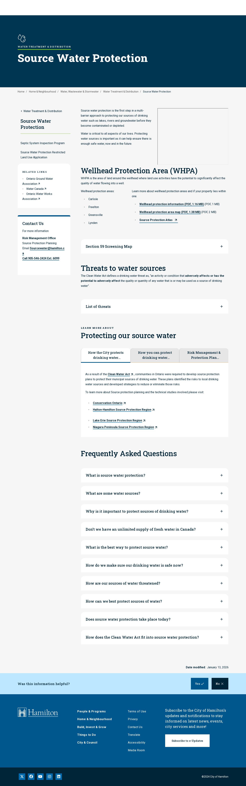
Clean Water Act (119, 374)
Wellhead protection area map (170, 212)
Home (21, 91)
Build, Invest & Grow (91, 727)
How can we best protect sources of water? (124, 601)
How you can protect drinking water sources (155, 355)
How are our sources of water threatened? (123, 583)
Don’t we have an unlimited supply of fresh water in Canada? (141, 529)
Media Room (136, 750)
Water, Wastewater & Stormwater (80, 91)
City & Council (87, 742)
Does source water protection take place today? (128, 619)
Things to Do (86, 735)
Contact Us (135, 727)
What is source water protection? (115, 475)
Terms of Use (137, 711)
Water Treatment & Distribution (120, 91)
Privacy (133, 719)
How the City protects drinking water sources (106, 355)
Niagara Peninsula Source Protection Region (123, 427)
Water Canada (35, 189)
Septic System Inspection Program (43, 143)
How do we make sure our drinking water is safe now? (134, 565)
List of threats (98, 306)
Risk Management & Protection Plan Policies (204, 355)
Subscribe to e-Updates (187, 740)
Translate (134, 735)
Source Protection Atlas (156, 220)
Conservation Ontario (107, 403)
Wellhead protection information (171, 204)
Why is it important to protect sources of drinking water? (137, 511)
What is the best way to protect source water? (127, 547)
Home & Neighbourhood (42, 91)
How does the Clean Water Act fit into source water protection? (142, 637)
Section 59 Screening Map (109, 246)
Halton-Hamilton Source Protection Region (122, 409)
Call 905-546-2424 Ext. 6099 (40, 258)
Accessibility (137, 742)
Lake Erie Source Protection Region (117, 420)
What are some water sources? (113, 493)
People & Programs (91, 711)
